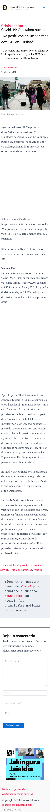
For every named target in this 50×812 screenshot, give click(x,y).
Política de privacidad (14, 789)
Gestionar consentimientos (17, 794)
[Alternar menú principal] (44, 6)
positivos (38, 570)
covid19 (4, 570)
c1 (10, 565)
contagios (19, 565)
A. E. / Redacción (9, 67)
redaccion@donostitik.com (17, 805)
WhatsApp (28, 586)
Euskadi (15, 570)
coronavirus (33, 565)
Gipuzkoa (26, 570)
